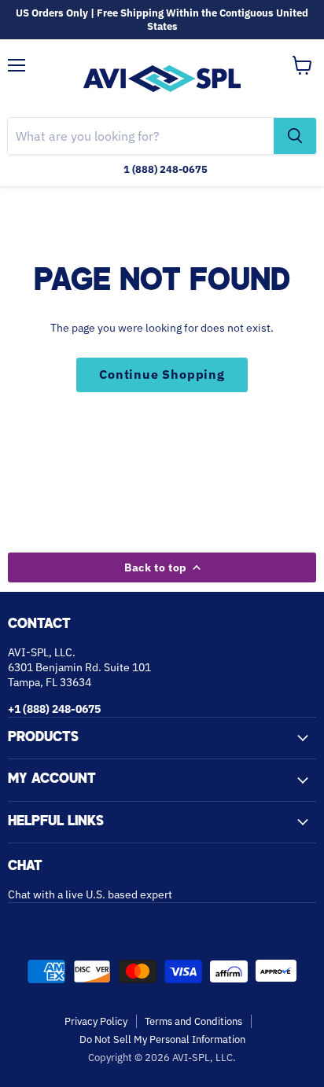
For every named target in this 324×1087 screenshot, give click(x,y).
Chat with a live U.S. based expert (90, 894)
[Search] (295, 136)
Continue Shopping (162, 374)
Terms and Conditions (193, 1021)
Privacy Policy (95, 1021)
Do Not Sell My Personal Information (162, 1039)
